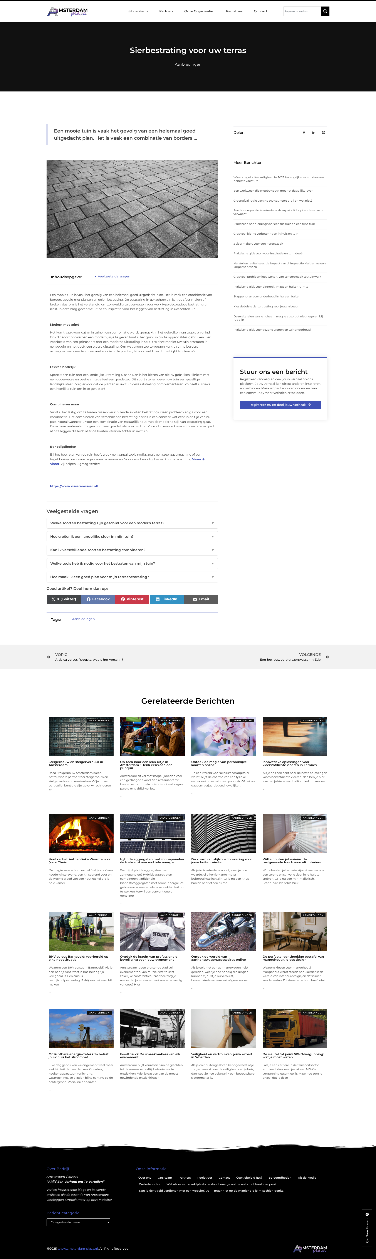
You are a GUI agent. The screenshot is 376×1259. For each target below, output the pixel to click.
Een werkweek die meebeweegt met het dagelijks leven (273, 190)
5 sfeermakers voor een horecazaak (258, 243)
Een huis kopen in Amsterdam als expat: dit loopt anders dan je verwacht (278, 212)
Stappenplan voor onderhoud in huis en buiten (266, 296)
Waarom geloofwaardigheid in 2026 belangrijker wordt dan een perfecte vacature (278, 179)
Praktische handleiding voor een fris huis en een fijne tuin (274, 224)
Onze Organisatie (198, 11)
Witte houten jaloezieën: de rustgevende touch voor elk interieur (292, 860)
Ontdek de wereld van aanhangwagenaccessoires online (218, 958)
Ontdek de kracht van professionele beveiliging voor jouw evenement (148, 958)
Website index (149, 1184)
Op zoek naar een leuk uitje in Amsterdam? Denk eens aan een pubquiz (146, 765)
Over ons (144, 1177)
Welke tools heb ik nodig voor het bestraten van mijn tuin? (132, 563)
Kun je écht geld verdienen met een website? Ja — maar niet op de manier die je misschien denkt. (211, 1190)
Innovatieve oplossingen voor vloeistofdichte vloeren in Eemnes (290, 763)
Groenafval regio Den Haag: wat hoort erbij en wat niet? (272, 200)
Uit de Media (138, 11)
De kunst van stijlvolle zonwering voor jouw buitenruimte (221, 860)
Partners (166, 11)
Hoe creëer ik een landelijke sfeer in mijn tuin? (132, 536)
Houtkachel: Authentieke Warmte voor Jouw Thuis (80, 860)
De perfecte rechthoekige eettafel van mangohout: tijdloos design (293, 958)
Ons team (165, 1177)
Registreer (234, 11)
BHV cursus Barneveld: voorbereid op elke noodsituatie (78, 958)
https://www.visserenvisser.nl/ (74, 486)
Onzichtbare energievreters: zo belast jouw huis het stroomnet (79, 1055)
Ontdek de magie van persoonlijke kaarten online (219, 763)
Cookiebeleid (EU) (249, 1177)
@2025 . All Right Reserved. (88, 1249)
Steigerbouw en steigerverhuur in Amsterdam (76, 763)
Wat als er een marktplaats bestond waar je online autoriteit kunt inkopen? (221, 1184)
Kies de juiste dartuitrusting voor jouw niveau (265, 306)
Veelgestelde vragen (114, 276)
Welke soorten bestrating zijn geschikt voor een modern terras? (132, 523)
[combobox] (302, 11)
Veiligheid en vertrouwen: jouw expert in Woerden (221, 1055)
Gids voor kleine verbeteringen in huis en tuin (265, 233)
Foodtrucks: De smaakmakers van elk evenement (150, 1055)
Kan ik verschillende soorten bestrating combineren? (132, 550)
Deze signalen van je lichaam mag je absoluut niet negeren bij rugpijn (278, 318)
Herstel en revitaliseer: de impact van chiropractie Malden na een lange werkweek (279, 265)
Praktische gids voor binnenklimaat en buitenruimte (270, 286)
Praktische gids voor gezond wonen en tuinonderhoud (272, 329)
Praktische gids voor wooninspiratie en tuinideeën (268, 253)
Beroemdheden (280, 1177)
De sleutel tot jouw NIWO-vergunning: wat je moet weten (293, 1055)
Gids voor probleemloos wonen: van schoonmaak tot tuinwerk (277, 276)
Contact (260, 11)
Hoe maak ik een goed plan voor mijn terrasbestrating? (132, 577)
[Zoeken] (325, 11)
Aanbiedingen (188, 64)
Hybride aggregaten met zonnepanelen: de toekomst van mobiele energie (152, 860)
